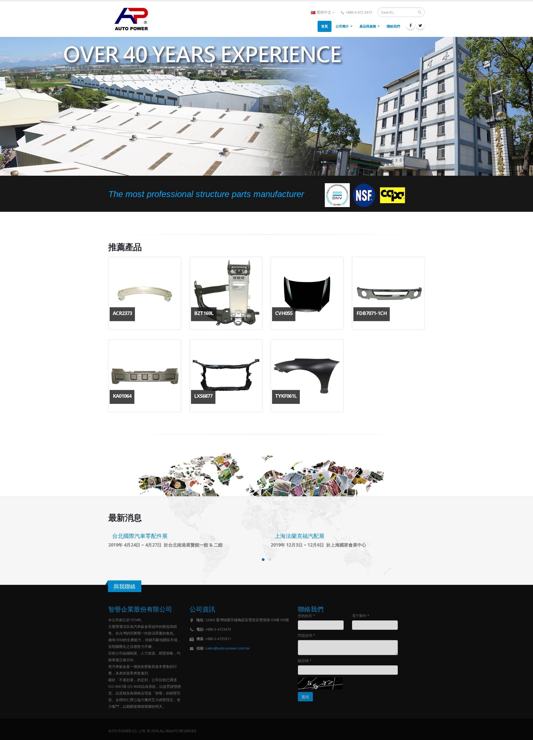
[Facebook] (410, 25)
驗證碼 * (304, 660)
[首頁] (133, 18)
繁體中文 (324, 12)
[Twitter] (420, 25)
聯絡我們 (393, 26)
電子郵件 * (360, 615)
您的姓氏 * (306, 615)
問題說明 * (306, 635)
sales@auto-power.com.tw (227, 648)
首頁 (324, 26)
